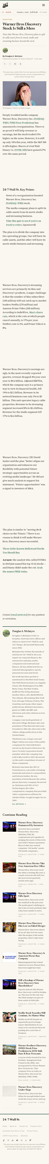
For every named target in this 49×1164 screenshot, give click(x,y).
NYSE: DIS (20, 150)
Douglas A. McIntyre (13, 56)
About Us (13, 1126)
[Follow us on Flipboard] (30, 1140)
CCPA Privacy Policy (10, 1136)
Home (5, 1126)
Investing (7, 19)
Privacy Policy (32, 1131)
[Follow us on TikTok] (26, 1140)
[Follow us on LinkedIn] (12, 1140)
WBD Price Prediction (21, 122)
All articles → (19, 804)
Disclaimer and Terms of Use (13, 1131)
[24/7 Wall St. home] (5, 5)
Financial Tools (36, 1126)
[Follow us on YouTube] (17, 1140)
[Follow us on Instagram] (21, 1140)
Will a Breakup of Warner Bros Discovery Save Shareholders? (31, 983)
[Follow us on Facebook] (4, 1140)
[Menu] (43, 5)
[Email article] (15, 64)
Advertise (24, 1136)
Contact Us (23, 1126)
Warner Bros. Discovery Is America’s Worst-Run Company (31, 956)
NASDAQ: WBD (15, 203)
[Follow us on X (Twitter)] (8, 1140)
